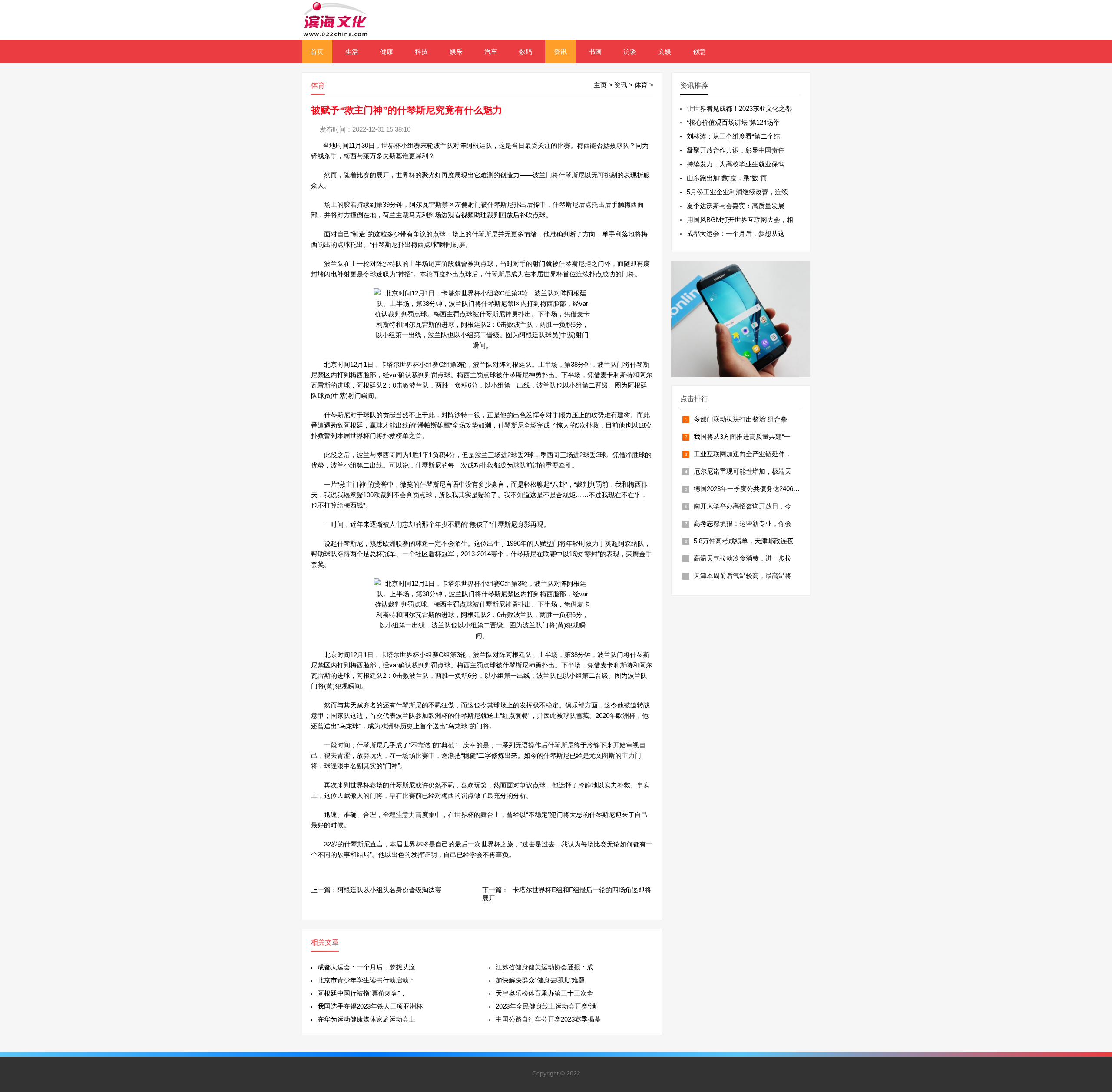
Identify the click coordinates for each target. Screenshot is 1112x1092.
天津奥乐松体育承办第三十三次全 (544, 993)
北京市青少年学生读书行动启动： (366, 980)
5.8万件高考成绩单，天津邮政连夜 (744, 540)
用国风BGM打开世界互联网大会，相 (740, 219)
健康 (386, 51)
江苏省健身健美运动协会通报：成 (544, 967)
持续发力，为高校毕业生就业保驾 (735, 164)
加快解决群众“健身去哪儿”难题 (540, 980)
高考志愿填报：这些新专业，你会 (742, 523)
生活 (351, 51)
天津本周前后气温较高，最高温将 (742, 575)
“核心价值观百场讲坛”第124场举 (733, 122)
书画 (595, 51)
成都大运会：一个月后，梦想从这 (366, 967)
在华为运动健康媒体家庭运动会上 (366, 1019)
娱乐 (456, 51)
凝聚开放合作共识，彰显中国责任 (735, 150)
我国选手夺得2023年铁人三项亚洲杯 (370, 1006)
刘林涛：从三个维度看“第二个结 (733, 136)
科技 (421, 51)
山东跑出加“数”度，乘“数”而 (727, 178)
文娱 (664, 51)
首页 (317, 51)
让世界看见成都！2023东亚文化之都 (739, 108)
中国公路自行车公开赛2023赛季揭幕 (548, 1019)
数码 (525, 51)
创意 (699, 51)
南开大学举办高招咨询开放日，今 (742, 506)
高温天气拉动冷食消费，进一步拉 (742, 558)
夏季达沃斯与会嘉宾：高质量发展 (735, 205)
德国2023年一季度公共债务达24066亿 (748, 488)
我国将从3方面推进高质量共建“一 (742, 436)
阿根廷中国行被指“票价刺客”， (362, 993)
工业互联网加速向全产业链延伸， (742, 454)
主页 (600, 85)
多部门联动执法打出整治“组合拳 (740, 419)
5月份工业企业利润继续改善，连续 (737, 192)
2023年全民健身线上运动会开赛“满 (546, 1006)
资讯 (560, 51)
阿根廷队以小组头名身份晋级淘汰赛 (389, 889)
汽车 (490, 51)
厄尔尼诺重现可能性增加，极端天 (742, 471)
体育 (641, 85)
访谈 (629, 51)
